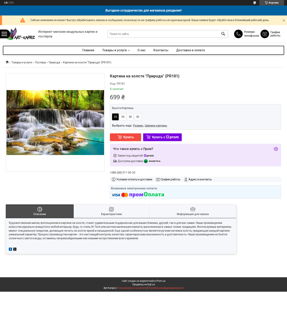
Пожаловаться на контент (132, 288)
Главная (88, 50)
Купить (128, 137)
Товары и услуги (114, 50)
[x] (14, 249)
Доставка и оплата (190, 50)
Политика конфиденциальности (166, 288)
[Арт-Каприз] (19, 34)
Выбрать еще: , (139, 125)
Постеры (40, 62)
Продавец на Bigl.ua (143, 284)
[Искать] (223, 34)
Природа (54, 62)
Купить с (158, 137)
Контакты (160, 50)
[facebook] (10, 249)
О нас (141, 50)
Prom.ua (160, 281)
